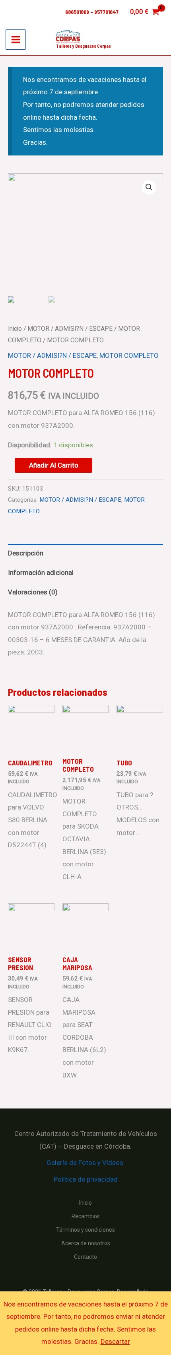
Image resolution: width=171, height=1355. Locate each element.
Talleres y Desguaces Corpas (83, 46)
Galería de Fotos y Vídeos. (86, 1163)
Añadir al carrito (53, 465)
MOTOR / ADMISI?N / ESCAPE (70, 328)
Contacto (85, 1257)
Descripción (25, 553)
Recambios (86, 1216)
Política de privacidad (86, 1179)
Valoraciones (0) (33, 592)
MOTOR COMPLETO (129, 355)
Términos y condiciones (85, 1230)
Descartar (115, 1341)
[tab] (85, 553)
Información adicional (41, 573)
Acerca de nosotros (85, 1243)
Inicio (15, 328)
